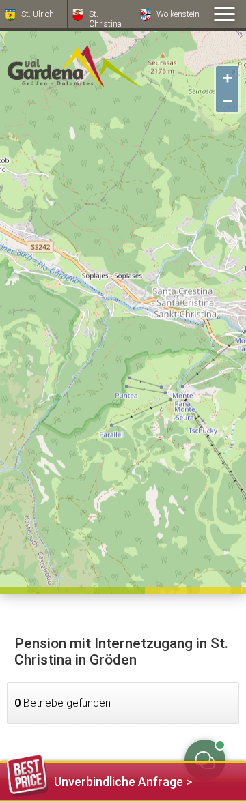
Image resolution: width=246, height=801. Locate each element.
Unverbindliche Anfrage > (123, 781)
